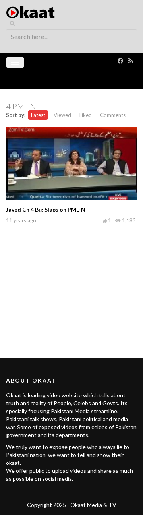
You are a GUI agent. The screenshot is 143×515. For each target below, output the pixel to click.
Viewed (62, 115)
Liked (85, 115)
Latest (38, 115)
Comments (113, 115)
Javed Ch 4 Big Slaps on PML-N (45, 209)
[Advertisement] (71, 282)
